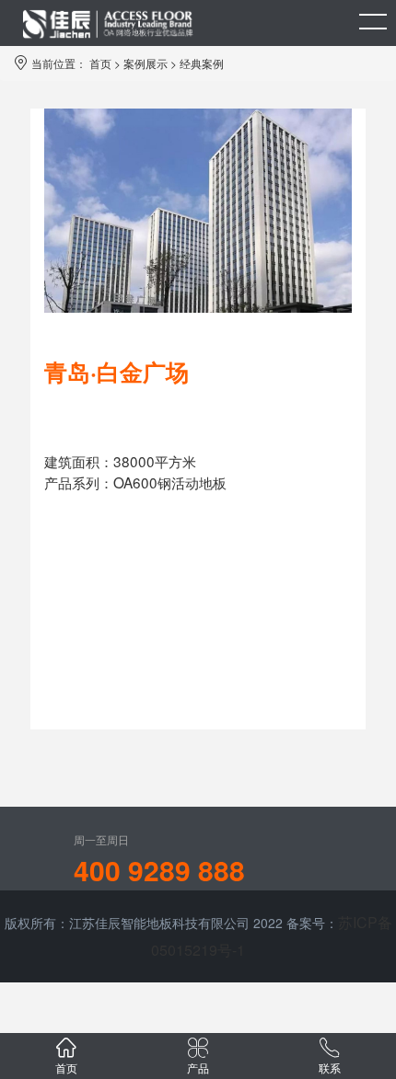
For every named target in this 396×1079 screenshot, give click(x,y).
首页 (100, 63)
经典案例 (202, 63)
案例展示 (145, 63)
